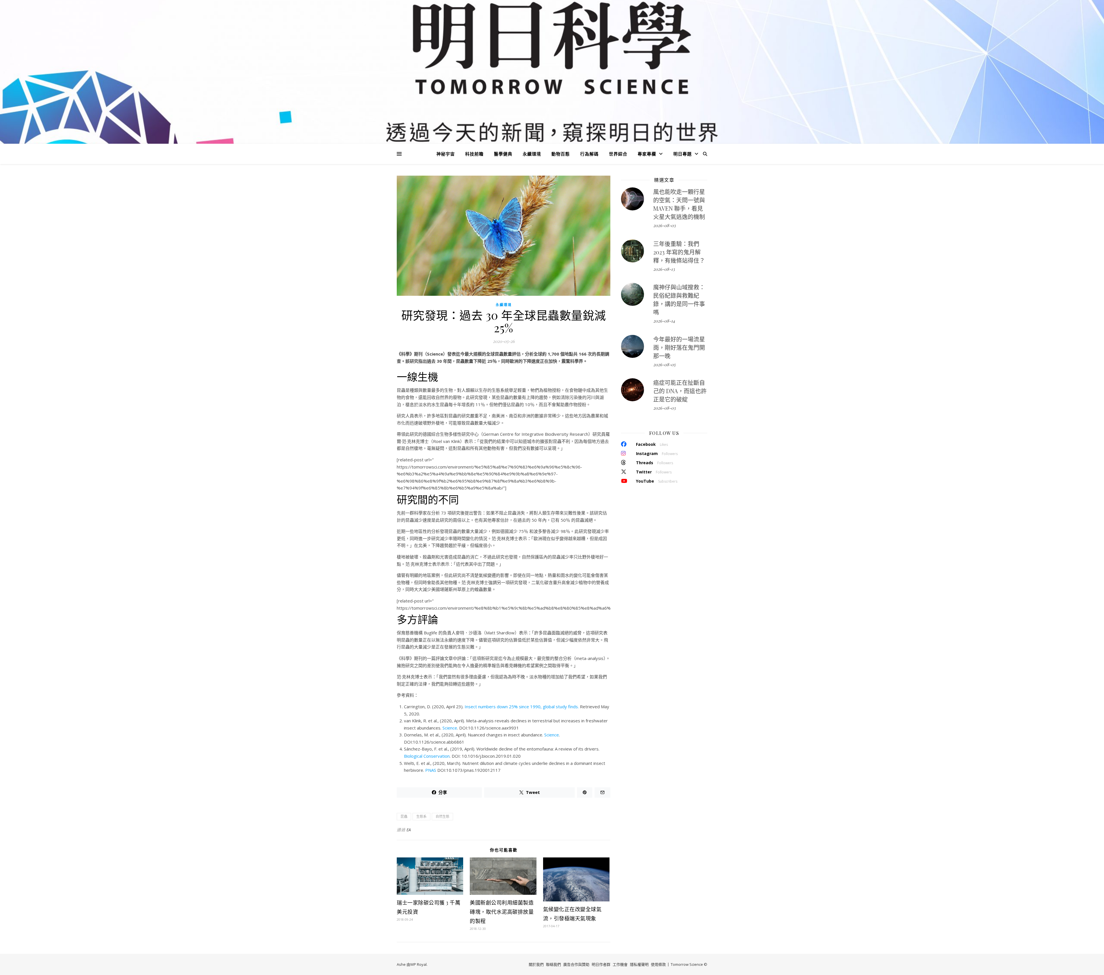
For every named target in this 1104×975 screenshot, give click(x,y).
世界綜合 (618, 154)
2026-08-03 (664, 225)
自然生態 (442, 816)
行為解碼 (589, 154)
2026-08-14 (664, 321)
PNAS (430, 770)
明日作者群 (601, 964)
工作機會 (620, 964)
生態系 (421, 816)
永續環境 (532, 154)
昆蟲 (403, 816)
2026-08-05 (664, 364)
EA (409, 829)
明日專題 (682, 154)
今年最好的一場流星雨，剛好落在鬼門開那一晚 (679, 347)
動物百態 (560, 154)
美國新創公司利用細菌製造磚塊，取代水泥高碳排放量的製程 (502, 911)
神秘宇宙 (445, 154)
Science (449, 728)
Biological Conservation (427, 756)
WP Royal (418, 964)
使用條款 (658, 964)
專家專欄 (647, 154)
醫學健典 (503, 154)
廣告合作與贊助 (576, 964)
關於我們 (536, 964)
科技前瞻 (474, 154)
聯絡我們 (553, 964)
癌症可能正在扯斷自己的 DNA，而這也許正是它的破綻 (680, 391)
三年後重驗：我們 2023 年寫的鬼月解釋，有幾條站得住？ (679, 252)
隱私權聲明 (639, 964)
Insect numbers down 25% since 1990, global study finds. (522, 706)
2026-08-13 (664, 269)
